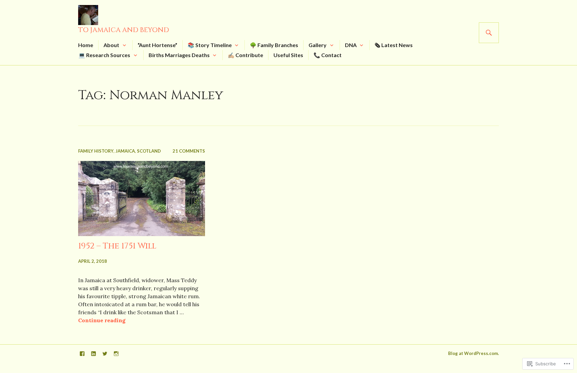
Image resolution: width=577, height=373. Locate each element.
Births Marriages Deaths (179, 55)
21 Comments (189, 151)
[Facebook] (82, 354)
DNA (351, 45)
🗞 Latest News (394, 45)
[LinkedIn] (93, 354)
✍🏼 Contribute (245, 55)
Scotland (149, 151)
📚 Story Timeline (210, 45)
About (111, 45)
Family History (96, 151)
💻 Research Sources (104, 55)
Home (85, 45)
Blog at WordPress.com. (473, 353)
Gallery (318, 45)
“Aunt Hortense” (157, 45)
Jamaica (125, 151)
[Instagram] (116, 354)
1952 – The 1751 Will (117, 245)
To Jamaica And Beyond (123, 29)
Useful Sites (288, 55)
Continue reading (102, 320)
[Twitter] (105, 354)
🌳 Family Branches (274, 45)
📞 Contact (328, 55)
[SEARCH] (489, 32)
